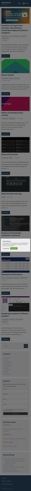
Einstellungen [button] (6, 248)
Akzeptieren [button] (14, 248)
